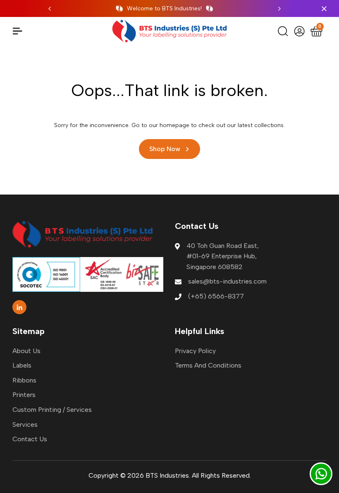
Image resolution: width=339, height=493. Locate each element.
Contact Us (29, 439)
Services (25, 424)
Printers (24, 395)
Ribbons (24, 380)
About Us (26, 351)
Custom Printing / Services (52, 410)
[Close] (322, 9)
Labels (21, 365)
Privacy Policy (195, 351)
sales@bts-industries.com (227, 281)
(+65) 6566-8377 (216, 296)
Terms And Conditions (208, 365)
